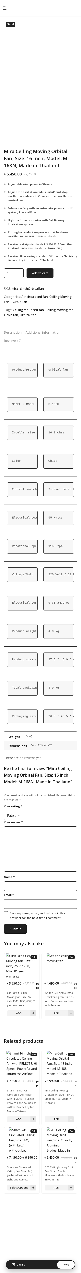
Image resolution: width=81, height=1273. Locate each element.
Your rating (13, 806)
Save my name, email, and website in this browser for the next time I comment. (37, 915)
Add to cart (40, 273)
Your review (13, 822)
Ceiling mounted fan (28, 310)
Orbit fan (11, 315)
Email (9, 895)
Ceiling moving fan (59, 310)
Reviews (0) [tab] (12, 341)
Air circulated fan (34, 297)
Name (9, 877)
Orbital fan (28, 315)
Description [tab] (13, 332)
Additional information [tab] (43, 332)
